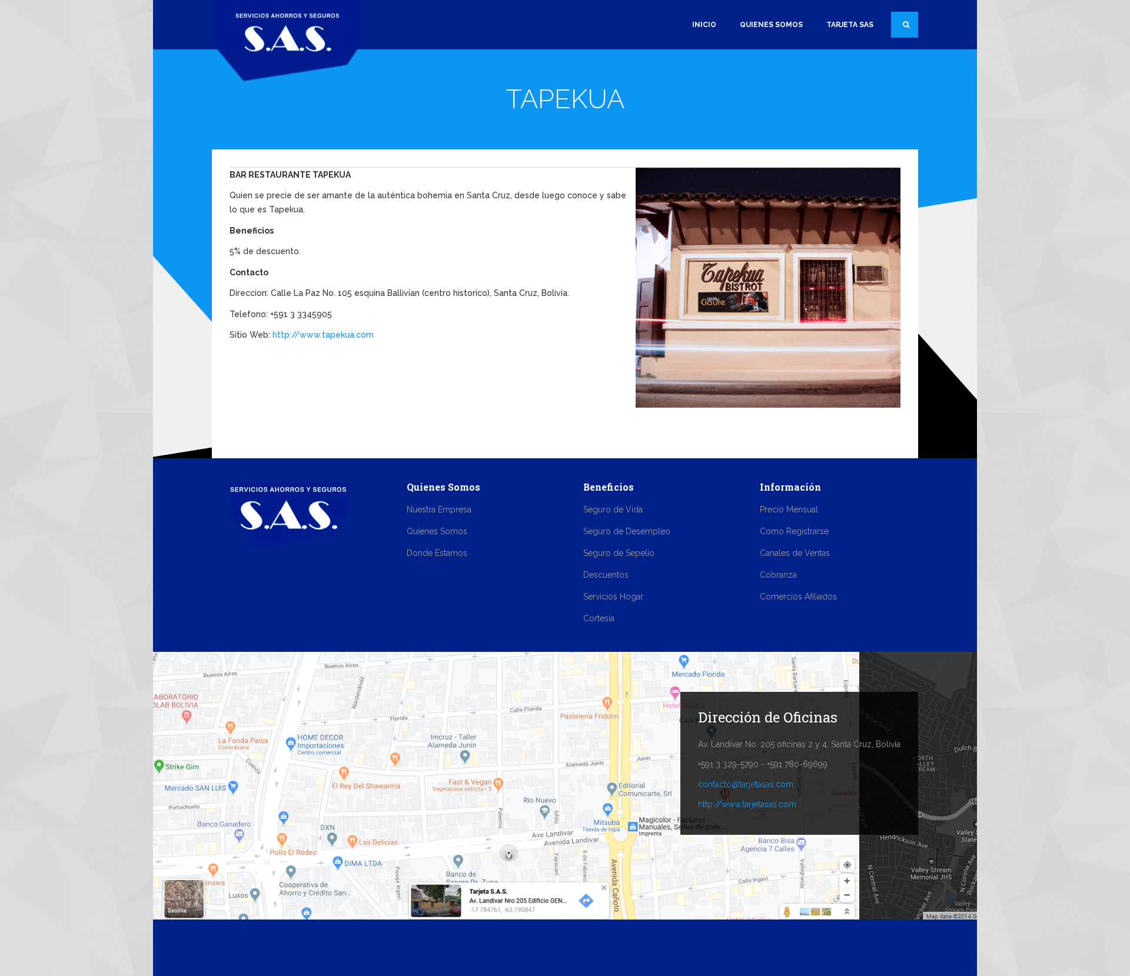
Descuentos (606, 574)
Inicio (704, 25)
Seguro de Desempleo (626, 531)
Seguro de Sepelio (618, 553)
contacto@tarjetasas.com (745, 784)
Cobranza (778, 574)
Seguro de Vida (613, 509)
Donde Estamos (437, 553)
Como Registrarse (794, 531)
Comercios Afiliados (798, 596)
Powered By (864, 947)
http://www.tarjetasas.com (747, 804)
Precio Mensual (789, 509)
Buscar (904, 25)
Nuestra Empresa (439, 509)
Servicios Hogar (613, 596)
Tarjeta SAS (849, 25)
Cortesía (598, 618)
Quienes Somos (771, 25)
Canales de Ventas (795, 553)
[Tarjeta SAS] (287, 39)
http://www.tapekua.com (323, 334)
